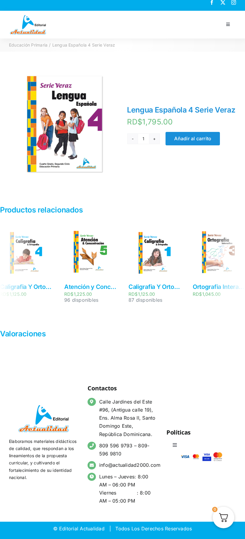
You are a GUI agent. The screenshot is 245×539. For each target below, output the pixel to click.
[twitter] (222, 2)
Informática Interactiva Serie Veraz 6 (151, 286)
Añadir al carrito (192, 138)
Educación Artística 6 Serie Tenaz (82, 286)
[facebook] (211, 2)
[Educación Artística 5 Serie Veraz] (190, 230)
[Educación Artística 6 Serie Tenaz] (62, 230)
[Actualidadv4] (28, 16)
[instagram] (233, 2)
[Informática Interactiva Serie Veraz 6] (126, 230)
